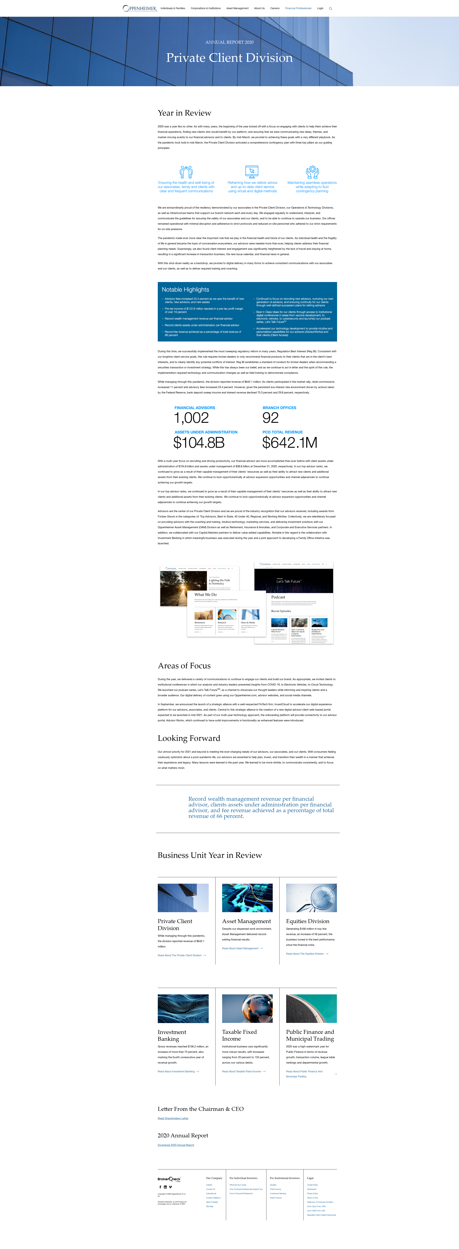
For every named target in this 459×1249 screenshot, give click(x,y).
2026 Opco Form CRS (316, 1206)
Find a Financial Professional (241, 1193)
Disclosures (311, 1189)
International (211, 1193)
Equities (273, 1185)
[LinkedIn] (165, 1187)
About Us (259, 8)
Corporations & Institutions (206, 8)
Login (320, 8)
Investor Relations (213, 1198)
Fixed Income (275, 1189)
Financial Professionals (298, 8)
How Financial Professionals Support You (246, 1189)
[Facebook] (160, 1187)
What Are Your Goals (238, 1185)
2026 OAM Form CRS (316, 1211)
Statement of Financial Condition (320, 1202)
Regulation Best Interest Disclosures (321, 1215)
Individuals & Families (173, 8)
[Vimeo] (170, 1187)
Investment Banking (278, 1193)
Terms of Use (312, 1198)
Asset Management (237, 8)
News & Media (212, 1202)
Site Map (209, 1206)
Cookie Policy (312, 1185)
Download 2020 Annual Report (176, 1145)
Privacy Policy (312, 1193)
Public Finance (276, 1198)
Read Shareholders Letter (173, 1118)
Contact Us (210, 1189)
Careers (275, 8)
